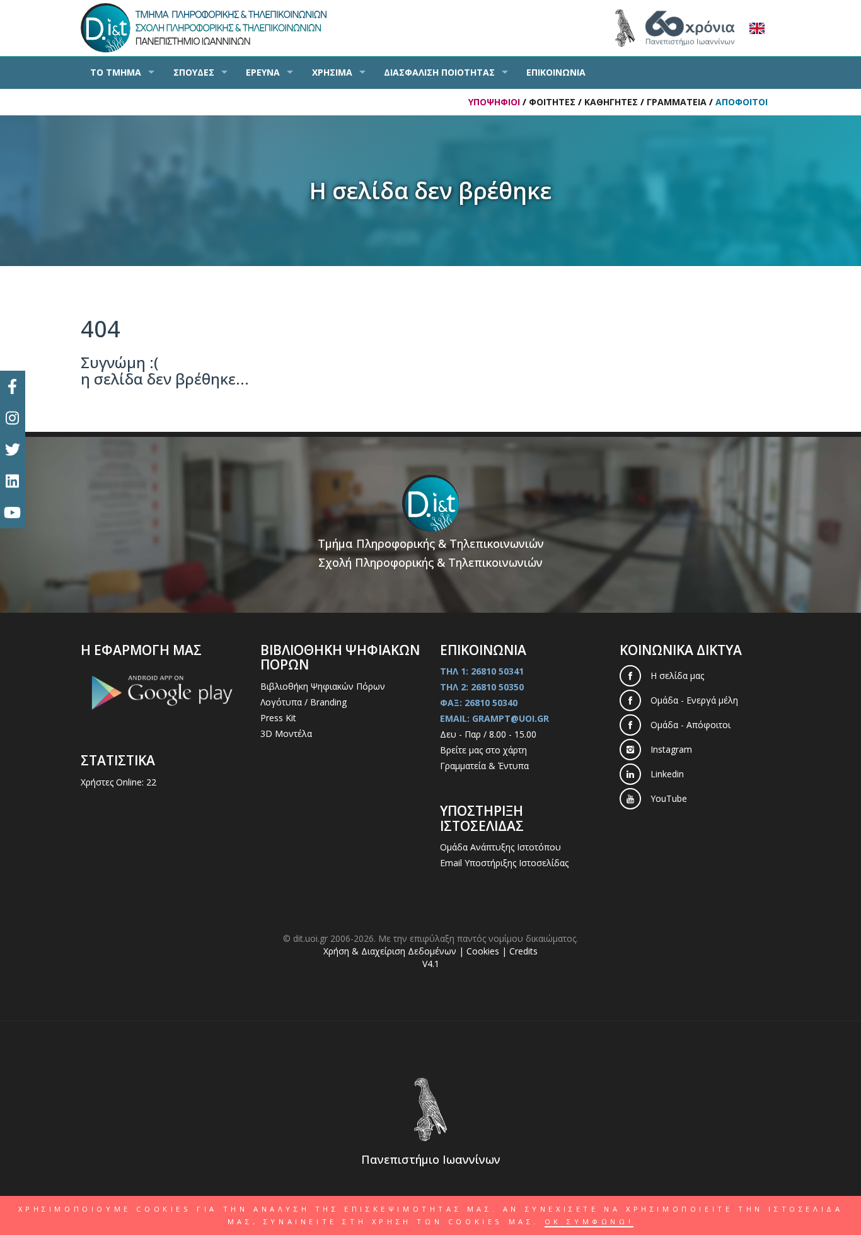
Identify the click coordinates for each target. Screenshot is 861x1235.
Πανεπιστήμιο (203, 28)
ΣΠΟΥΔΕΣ (193, 72)
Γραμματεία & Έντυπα (484, 766)
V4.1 (430, 964)
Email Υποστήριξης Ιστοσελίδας (504, 863)
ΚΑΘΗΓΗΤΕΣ (611, 102)
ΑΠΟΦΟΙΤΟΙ (741, 102)
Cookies (482, 951)
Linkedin (667, 774)
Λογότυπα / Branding (303, 702)
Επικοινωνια (556, 72)
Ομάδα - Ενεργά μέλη (694, 700)
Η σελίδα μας (677, 675)
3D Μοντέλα (286, 733)
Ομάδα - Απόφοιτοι (690, 725)
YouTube (668, 798)
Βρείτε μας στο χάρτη (483, 750)
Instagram (671, 749)
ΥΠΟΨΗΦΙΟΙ (494, 102)
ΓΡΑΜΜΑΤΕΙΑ (677, 102)
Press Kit (278, 718)
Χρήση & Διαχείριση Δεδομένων (391, 951)
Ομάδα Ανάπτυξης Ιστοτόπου (500, 847)
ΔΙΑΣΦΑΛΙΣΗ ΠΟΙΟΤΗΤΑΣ (439, 72)
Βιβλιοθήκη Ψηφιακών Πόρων (322, 686)
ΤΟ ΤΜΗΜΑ (115, 72)
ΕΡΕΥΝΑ (263, 72)
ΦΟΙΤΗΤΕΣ (552, 102)
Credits (523, 951)
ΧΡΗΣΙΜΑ (332, 72)
